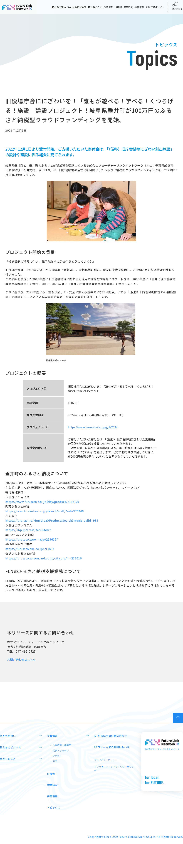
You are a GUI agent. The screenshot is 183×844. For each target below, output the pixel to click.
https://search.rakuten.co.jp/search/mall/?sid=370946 (44, 511)
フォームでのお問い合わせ (113, 747)
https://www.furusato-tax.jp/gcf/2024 (93, 427)
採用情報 (139, 7)
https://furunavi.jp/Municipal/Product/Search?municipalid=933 (51, 520)
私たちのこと (8, 759)
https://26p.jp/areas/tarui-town (28, 530)
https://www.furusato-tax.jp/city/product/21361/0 (42, 502)
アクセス (57, 755)
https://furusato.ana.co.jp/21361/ (29, 549)
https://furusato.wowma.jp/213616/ (31, 539)
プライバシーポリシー (105, 760)
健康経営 (128, 7)
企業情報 (108, 7)
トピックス (53, 807)
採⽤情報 (52, 796)
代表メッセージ (61, 750)
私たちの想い (8, 736)
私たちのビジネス (10, 747)
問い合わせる (177, 8)
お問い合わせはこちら (21, 659)
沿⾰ (55, 761)
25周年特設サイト (155, 7)
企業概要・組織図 (62, 745)
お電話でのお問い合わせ (112, 736)
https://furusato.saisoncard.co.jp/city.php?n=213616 (43, 558)
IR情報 (118, 7)
